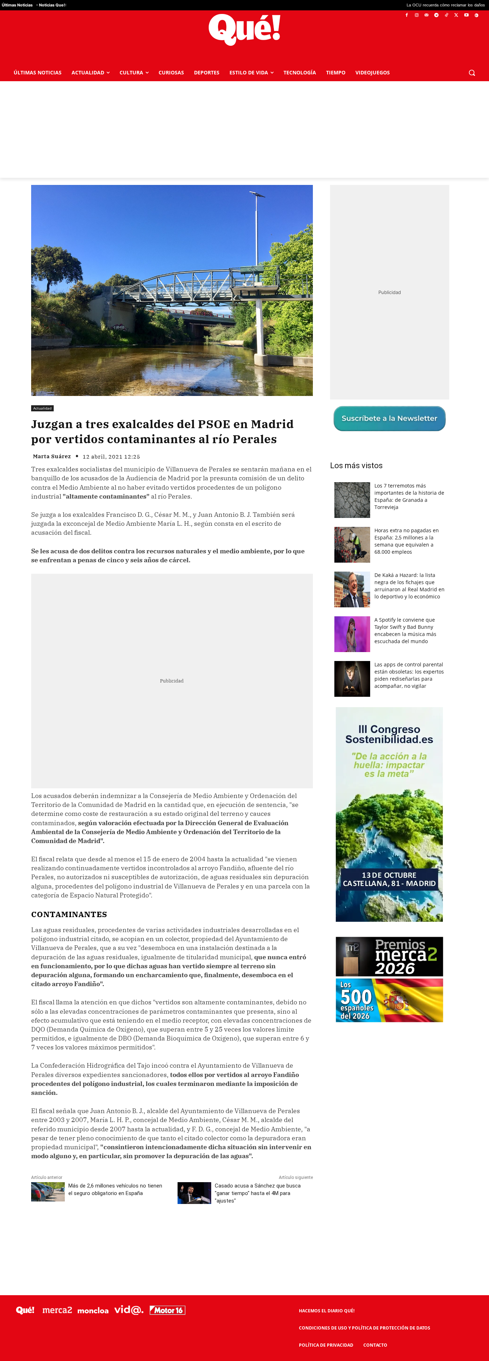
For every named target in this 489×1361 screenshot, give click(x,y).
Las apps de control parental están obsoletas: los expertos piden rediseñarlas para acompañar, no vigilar (409, 675)
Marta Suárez (52, 456)
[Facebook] (407, 15)
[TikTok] (446, 15)
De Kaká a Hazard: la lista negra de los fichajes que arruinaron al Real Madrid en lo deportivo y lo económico (409, 586)
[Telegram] (436, 15)
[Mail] (426, 15)
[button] (471, 72)
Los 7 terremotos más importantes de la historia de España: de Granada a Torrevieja (409, 496)
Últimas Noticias (17, 5)
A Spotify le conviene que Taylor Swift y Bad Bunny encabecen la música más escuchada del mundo (405, 630)
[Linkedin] (172, 1232)
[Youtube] (466, 15)
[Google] (476, 15)
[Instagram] (416, 15)
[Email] (188, 1232)
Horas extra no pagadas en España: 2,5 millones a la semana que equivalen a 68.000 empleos (406, 541)
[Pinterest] (122, 1232)
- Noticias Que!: (51, 5)
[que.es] (244, 30)
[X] (456, 15)
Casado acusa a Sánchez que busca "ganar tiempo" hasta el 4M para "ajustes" (258, 1193)
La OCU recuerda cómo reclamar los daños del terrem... (393, 5)
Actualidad (42, 408)
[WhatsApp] (139, 1232)
